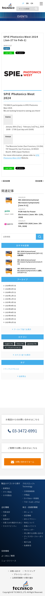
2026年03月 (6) (10, 289)
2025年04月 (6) (10, 315)
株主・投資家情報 (30, 507)
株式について (29, 523)
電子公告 (27, 542)
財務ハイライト (30, 526)
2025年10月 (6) (10, 302)
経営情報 (27, 515)
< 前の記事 (5, 181)
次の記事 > (39, 181)
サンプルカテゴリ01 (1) (13, 347)
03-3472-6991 (24, 431)
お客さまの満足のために (12, 523)
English (6, 48)
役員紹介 (6, 519)
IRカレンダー (29, 530)
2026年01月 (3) (10, 292)
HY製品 (27, 495)
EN (27, 3)
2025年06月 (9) (10, 312)
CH (32, 3)
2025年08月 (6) (10, 309)
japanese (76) (31, 344)
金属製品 (6, 488)
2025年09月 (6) (10, 305)
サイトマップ (29, 571)
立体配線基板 (29, 491)
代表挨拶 (6, 512)
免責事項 (27, 545)
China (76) (20, 344)
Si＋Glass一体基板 (31, 498)
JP (23, 3)
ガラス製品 (7, 492)
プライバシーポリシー (22, 574)
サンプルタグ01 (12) (12, 369)
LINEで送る (8, 53)
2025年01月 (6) (10, 322)
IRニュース (28, 512)
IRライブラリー (30, 519)
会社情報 (5, 507)
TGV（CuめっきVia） (32, 502)
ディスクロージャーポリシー (33, 537)
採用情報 (5, 551)
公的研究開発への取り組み (22, 577)
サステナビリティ (10, 526)
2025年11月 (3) (10, 299)
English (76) (9, 344)
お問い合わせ (15, 571)
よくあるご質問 (7, 555)
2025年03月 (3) (10, 319)
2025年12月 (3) (10, 295)
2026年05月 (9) (10, 285)
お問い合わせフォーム (24, 461)
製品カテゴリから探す (10, 483)
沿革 (4, 515)
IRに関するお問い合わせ (33, 533)
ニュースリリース (8, 560)
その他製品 (7, 495)
